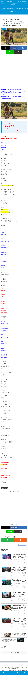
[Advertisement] (14, 72)
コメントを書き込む (14, 652)
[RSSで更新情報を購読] (20, 540)
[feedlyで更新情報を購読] (7, 540)
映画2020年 (5, 488)
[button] (18, 52)
